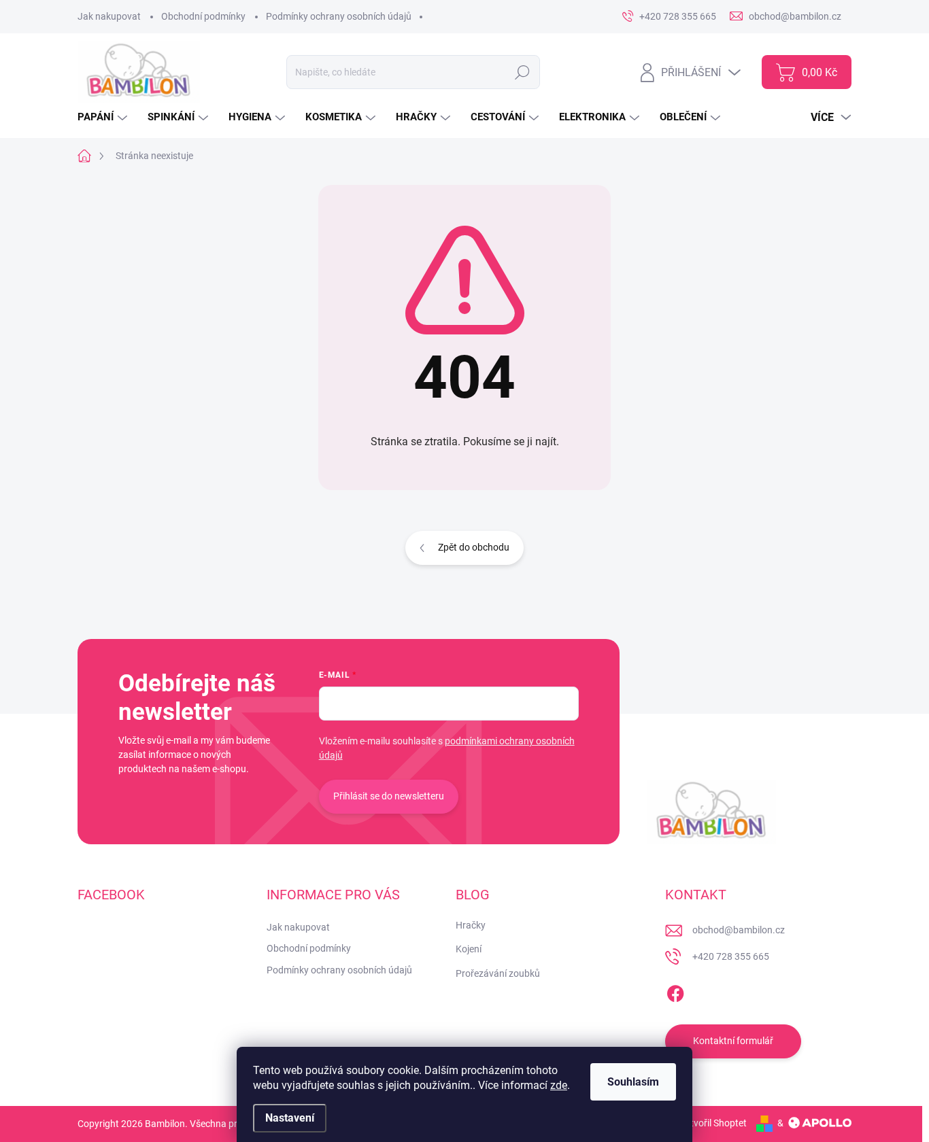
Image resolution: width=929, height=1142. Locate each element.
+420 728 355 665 (730, 956)
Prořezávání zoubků (498, 973)
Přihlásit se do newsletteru (388, 796)
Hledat (522, 72)
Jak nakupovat (109, 16)
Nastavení (289, 1117)
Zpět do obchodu (473, 547)
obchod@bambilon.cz (738, 929)
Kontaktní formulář (733, 1040)
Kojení (469, 949)
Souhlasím (633, 1081)
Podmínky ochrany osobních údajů (338, 16)
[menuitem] (104, 117)
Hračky (471, 925)
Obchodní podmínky (203, 16)
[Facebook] (675, 991)
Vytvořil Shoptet (713, 1123)
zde (558, 1085)
